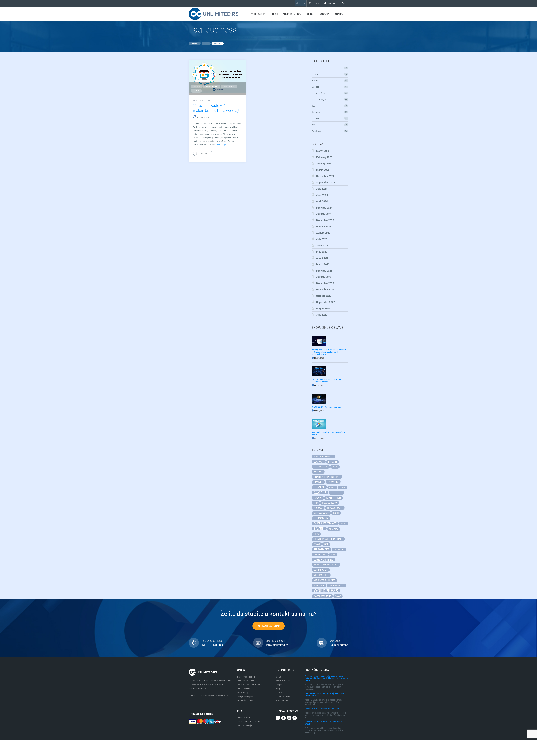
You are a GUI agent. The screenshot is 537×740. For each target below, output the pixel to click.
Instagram (294, 718)
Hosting (329, 80)
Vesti (329, 124)
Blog (205, 44)
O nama (325, 14)
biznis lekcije (321, 466)
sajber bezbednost (325, 523)
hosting (336, 492)
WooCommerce (336, 585)
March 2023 (322, 264)
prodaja (318, 508)
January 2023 (323, 277)
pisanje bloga (329, 502)
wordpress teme (322, 596)
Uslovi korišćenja (244, 725)
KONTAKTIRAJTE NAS (269, 625)
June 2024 (322, 195)
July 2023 (321, 239)
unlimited (339, 549)
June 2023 (322, 245)
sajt (343, 523)
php (316, 502)
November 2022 (325, 289)
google (320, 492)
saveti (319, 528)
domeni (319, 487)
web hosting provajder (326, 564)
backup (319, 461)
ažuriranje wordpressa (323, 457)
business (197, 86)
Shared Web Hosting (328, 539)
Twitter (283, 718)
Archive (217, 44)
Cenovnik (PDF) (244, 717)
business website (212, 86)
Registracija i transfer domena (250, 684)
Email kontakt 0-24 (275, 640)
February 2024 (324, 207)
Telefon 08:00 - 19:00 (212, 640)
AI (329, 68)
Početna (194, 44)
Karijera (279, 684)
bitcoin (332, 461)
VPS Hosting (242, 692)
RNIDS (336, 513)
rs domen (321, 518)
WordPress (329, 131)
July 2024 (321, 188)
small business (229, 86)
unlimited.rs (320, 554)
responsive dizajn (321, 513)
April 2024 (322, 201)
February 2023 (324, 270)
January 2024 (323, 214)
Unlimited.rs (329, 118)
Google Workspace (245, 696)
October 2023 (323, 226)
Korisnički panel (283, 696)
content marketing (327, 477)
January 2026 (323, 163)
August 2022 (323, 308)
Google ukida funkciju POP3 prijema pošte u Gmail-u (324, 722)
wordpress (326, 590)
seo (316, 534)
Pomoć (315, 3)
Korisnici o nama (283, 680)
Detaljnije (221, 144)
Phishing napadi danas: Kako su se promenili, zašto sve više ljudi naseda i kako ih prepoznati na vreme (329, 352)
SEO (329, 105)
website (196, 90)
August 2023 (323, 232)
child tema (318, 472)
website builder (324, 580)
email (332, 487)
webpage (321, 570)
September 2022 (325, 302)
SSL (326, 544)
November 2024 (325, 176)
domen (333, 482)
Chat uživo (334, 640)
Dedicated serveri (244, 688)
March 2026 (322, 151)
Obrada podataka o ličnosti (249, 721)
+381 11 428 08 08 (213, 644)
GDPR (342, 487)
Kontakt (340, 14)
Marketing (329, 87)
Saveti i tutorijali (329, 99)
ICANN (318, 498)
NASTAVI (204, 153)
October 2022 (323, 295)
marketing (333, 498)
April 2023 (322, 258)
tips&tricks (321, 549)
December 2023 (325, 220)
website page (319, 585)
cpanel (318, 482)
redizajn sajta (334, 508)
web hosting (323, 559)
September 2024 (325, 182)
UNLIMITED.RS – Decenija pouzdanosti (326, 407)
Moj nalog (332, 3)
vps (333, 554)
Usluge (310, 14)
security (333, 529)
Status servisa (282, 700)
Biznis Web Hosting (245, 680)
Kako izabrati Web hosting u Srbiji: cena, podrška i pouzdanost (327, 380)
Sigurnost (329, 112)
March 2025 (322, 169)
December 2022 (325, 283)
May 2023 (321, 251)
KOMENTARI (203, 117)
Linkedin (289, 718)
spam (317, 544)
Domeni (329, 74)
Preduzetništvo (329, 93)
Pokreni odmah (338, 644)
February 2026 (324, 157)
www (338, 596)
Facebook (278, 718)
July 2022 (321, 314)
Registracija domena (286, 14)
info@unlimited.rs (277, 644)
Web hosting (258, 14)
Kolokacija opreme (245, 700)
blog (335, 466)
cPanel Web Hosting (246, 676)
